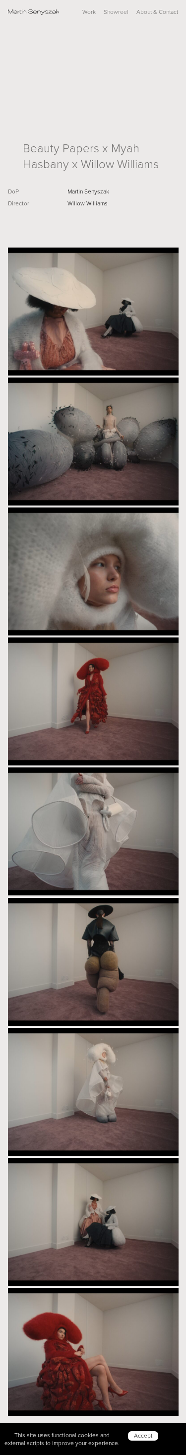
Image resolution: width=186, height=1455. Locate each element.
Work (89, 11)
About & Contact (157, 11)
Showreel (116, 11)
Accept (143, 1435)
